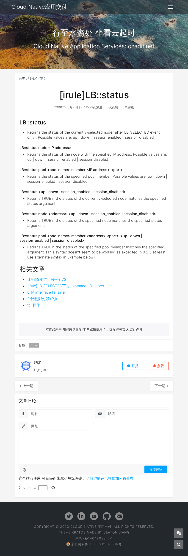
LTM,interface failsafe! (46, 292)
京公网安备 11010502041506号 (96, 544)
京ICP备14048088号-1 (94, 538)
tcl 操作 (33, 305)
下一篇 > (162, 385)
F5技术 (32, 78)
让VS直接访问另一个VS (46, 279)
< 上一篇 (26, 385)
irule (34, 345)
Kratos (79, 532)
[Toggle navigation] (171, 7)
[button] (158, 366)
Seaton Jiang (117, 532)
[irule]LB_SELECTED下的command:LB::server (65, 286)
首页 (22, 78)
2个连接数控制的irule (45, 298)
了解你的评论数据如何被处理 (110, 478)
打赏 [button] (134, 366)
